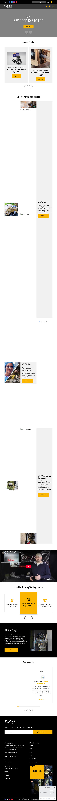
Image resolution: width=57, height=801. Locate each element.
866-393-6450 (12, 750)
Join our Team (37, 770)
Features (32, 748)
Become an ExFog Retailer (39, 2)
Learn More (10, 650)
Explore (42, 215)
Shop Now (28, 26)
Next (30, 32)
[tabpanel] (16, 685)
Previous (26, 32)
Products (7, 775)
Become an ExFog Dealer (11, 768)
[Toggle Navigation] (52, 6)
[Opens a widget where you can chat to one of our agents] (47, 793)
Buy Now (16, 76)
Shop (31, 755)
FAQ (6, 759)
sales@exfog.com (12, 752)
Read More (41, 699)
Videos (31, 752)
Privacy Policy (8, 762)
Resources (7, 778)
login (48, 2)
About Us (32, 745)
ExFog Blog (33, 758)
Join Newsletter (41, 732)
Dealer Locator (33, 762)
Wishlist (7, 772)
